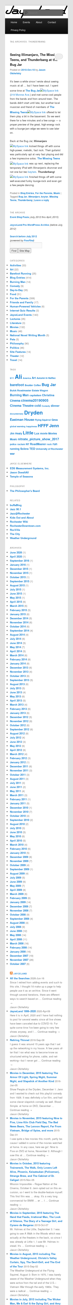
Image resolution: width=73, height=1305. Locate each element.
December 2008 (19, 906)
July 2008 (15, 927)
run (55, 444)
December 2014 (19, 618)
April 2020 (16, 556)
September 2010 (19, 820)
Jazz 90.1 (15, 509)
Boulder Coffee (33, 385)
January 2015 (18, 614)
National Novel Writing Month (27, 335)
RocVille (15, 530)
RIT (27, 444)
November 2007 (19, 960)
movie (43, 433)
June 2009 (16, 881)
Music (57, 193)
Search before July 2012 (23, 236)
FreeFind (28, 240)
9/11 (12, 378)
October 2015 (18, 577)
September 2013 (19, 680)
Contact (52, 22)
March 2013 (17, 704)
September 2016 (19, 560)
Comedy (15, 286)
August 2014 (17, 634)
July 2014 (15, 639)
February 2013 (18, 709)
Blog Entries (27, 193)
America (27, 378)
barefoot (17, 384)
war (12, 453)
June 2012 (16, 742)
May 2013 (15, 696)
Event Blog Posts (19, 217)
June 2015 (16, 593)
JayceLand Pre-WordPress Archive (29, 225)
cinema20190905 (34, 400)
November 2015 (19, 573)
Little (28, 433)
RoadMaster (38, 444)
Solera (24, 449)
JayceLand (20, 973)
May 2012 (15, 746)
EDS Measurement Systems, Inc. (29, 468)
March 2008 (17, 943)
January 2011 (18, 803)
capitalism (35, 395)
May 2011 (15, 791)
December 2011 (19, 766)
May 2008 (15, 935)
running (14, 449)
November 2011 (19, 770)
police (13, 444)
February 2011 (18, 799)
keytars (32, 172)
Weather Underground (23, 538)
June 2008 (16, 931)
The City (15, 534)
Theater (14, 356)
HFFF (43, 426)
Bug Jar (22, 196)
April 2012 (16, 750)
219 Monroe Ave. (20, 94)
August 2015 (17, 585)
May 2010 (15, 836)
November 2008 (19, 910)
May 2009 (15, 886)
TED (32, 449)
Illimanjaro (34, 196)
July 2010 (15, 828)
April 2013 (16, 700)
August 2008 (17, 923)
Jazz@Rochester (20, 513)
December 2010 (19, 807)
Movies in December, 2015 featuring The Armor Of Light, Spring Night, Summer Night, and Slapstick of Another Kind (34, 1077)
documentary (16, 413)
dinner (55, 406)
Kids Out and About (22, 517)
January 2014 (18, 663)
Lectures (15, 319)
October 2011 (18, 774)
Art (11, 269)
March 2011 (17, 795)
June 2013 (16, 692)
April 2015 (16, 602)
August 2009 (17, 873)
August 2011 (17, 779)
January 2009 (18, 902)
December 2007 (19, 955)
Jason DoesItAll (19, 472)
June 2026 (16, 552)
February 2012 (18, 758)
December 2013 (19, 667)
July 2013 (15, 688)
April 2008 (16, 939)
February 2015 (18, 610)
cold (37, 405)
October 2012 (18, 725)
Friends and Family (21, 302)
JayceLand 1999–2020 (23, 1011)
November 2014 (19, 622)
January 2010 (18, 853)
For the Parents (43, 193)
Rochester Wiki (19, 521)
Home (14, 22)
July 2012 (15, 737)
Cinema (15, 400)
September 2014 (19, 630)
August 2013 (17, 684)
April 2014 (16, 651)
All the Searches (20, 978)
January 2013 (18, 713)
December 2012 (19, 717)
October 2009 (18, 865)
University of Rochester (49, 449)
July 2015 (15, 589)
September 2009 (19, 869)
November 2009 (19, 861)
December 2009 (19, 857)
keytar (44, 196)
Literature (15, 323)
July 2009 (15, 877)
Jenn (54, 425)
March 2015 (17, 606)
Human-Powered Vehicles (25, 306)
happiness (31, 426)
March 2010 (17, 844)
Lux (36, 433)
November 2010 (19, 812)
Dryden (33, 412)
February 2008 (18, 947)
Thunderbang (25, 200)
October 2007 (18, 964)
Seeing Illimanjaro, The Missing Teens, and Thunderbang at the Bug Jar (34, 59)
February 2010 (18, 849)
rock (49, 444)
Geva (55, 420)
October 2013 (18, 676)
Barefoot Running (20, 273)
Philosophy (17, 343)
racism (21, 444)
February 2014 (18, 659)
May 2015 (15, 597)
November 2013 (19, 671)
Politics (14, 347)
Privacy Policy (18, 30)
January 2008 (18, 951)
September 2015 (19, 581)
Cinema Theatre (22, 405)
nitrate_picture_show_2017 (38, 439)
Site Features (18, 352)
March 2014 (17, 655)
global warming (18, 426)
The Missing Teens (48, 158)
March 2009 (17, 894)
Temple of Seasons (21, 476)
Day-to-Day (16, 290)
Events (26, 22)
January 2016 (18, 564)
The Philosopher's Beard (25, 491)
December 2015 (19, 569)
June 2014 (16, 643)
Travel (13, 360)
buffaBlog (16, 505)
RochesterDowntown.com (25, 526)
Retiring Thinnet (19, 1040)
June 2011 (16, 787)
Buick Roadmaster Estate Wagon (29, 390)
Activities (15, 265)
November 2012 (19, 721)
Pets (12, 339)
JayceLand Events (21, 315)
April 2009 (16, 890)
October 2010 (18, 816)
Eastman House (22, 419)
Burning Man (18, 282)
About (39, 22)
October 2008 (18, 914)
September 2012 (19, 729)
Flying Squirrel (43, 420)
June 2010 (16, 832)
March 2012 (17, 754)
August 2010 (17, 824)
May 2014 (15, 647)
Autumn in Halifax (46, 378)
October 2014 (18, 626)
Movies (14, 327)
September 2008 (19, 918)
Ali (18, 376)
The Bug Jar (33, 90)
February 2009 (18, 898)
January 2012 (18, 762)
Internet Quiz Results (22, 310)
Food (13, 294)
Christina (48, 395)
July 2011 (15, 783)
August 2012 (17, 733)
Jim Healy (16, 433)
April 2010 (16, 840)
